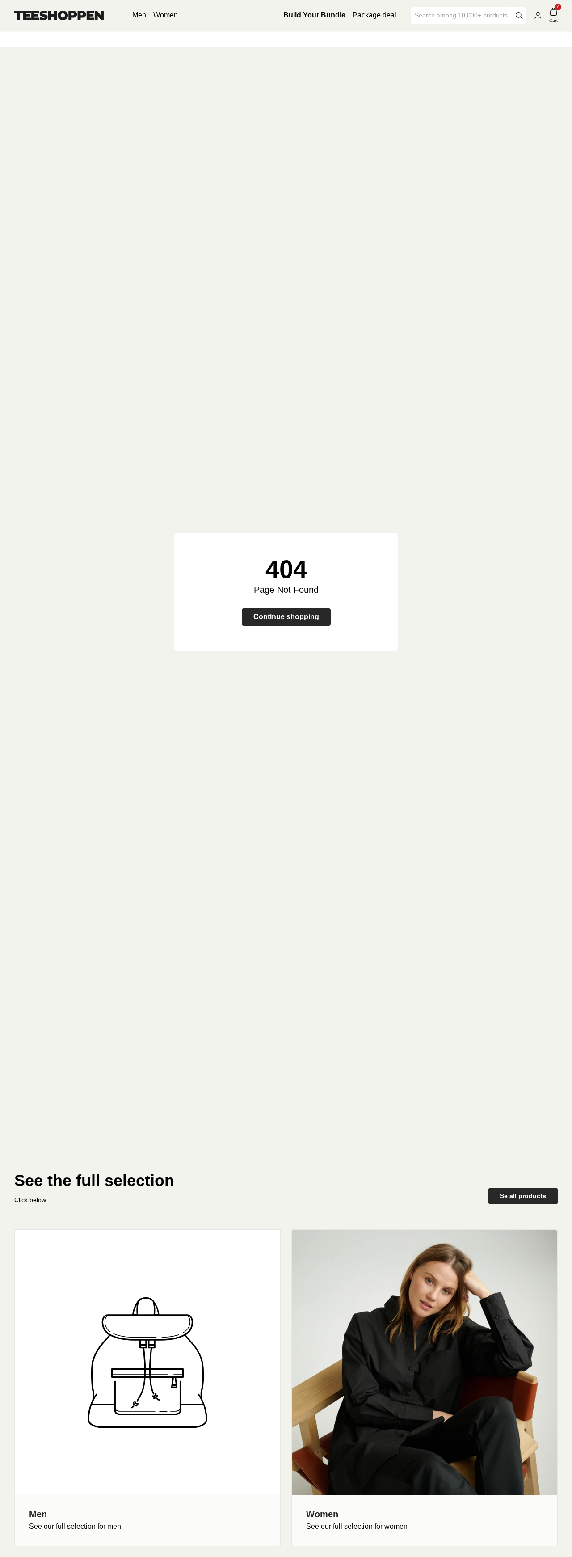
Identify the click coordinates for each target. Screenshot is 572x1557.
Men (139, 15)
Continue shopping (286, 616)
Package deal (374, 15)
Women (165, 15)
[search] (519, 15)
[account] (538, 15)
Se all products (523, 1195)
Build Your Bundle (314, 15)
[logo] (59, 15)
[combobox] (462, 15)
